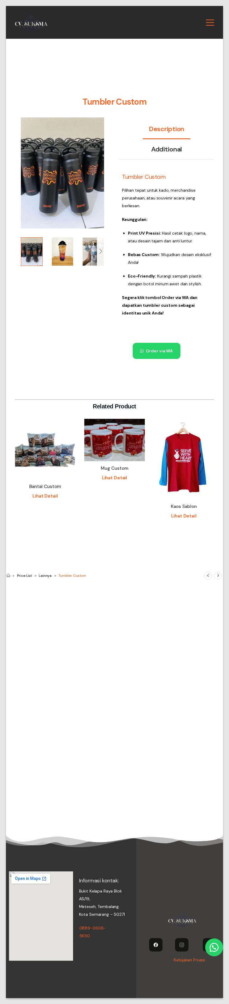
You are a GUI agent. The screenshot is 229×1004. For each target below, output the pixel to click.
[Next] (100, 251)
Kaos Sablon (184, 506)
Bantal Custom (45, 486)
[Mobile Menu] (210, 22)
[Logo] (31, 22)
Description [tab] (166, 129)
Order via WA (159, 351)
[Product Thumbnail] (62, 172)
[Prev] (208, 575)
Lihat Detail (45, 496)
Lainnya (45, 575)
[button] (158, 351)
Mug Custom (114, 468)
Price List (24, 575)
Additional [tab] (166, 149)
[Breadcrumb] (8, 575)
